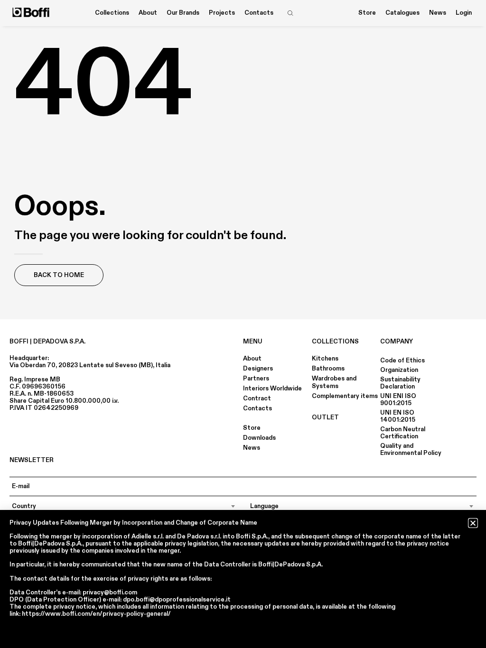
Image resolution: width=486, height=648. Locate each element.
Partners (256, 378)
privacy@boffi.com (110, 592)
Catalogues (402, 13)
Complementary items (345, 396)
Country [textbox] (24, 506)
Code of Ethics (402, 360)
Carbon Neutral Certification (402, 433)
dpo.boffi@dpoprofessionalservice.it (177, 599)
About (252, 358)
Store (367, 13)
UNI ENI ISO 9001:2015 (398, 399)
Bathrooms (328, 368)
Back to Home (59, 275)
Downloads (259, 438)
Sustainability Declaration (400, 383)
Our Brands (183, 13)
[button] (473, 523)
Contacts (258, 13)
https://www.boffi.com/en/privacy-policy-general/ (96, 614)
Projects (222, 13)
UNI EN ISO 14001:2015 (397, 416)
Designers (258, 368)
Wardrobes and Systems (334, 382)
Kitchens (325, 358)
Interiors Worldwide (272, 388)
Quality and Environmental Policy (410, 449)
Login (464, 13)
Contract (257, 398)
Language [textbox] (264, 506)
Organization (399, 370)
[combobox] (123, 506)
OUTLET (325, 417)
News (437, 13)
